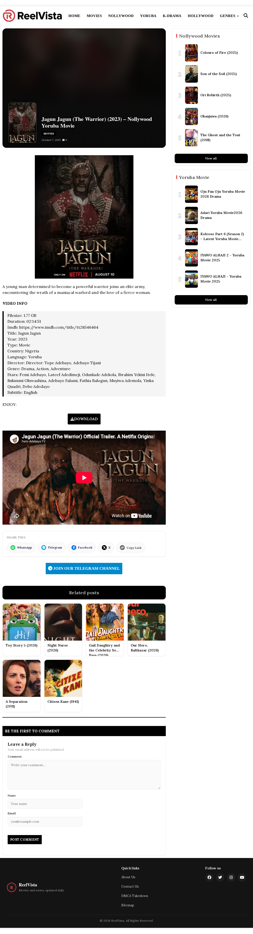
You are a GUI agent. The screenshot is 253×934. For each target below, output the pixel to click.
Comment (15, 756)
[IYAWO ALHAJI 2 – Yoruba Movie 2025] (191, 258)
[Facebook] (209, 877)
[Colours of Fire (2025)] (191, 52)
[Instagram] (231, 877)
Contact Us (130, 886)
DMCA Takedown (134, 896)
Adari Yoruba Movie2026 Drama (221, 215)
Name (12, 795)
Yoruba (148, 16)
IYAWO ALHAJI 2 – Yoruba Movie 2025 (222, 257)
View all (211, 158)
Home (74, 16)
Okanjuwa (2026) (214, 116)
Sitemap (127, 905)
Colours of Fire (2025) (219, 52)
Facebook (85, 547)
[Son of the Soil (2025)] (191, 74)
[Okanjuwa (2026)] (191, 116)
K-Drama (172, 16)
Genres (228, 16)
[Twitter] (220, 877)
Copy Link (134, 548)
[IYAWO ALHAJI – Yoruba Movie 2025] (191, 279)
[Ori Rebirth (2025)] (191, 95)
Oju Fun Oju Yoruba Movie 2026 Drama (222, 194)
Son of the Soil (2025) (218, 74)
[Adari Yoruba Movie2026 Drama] (191, 215)
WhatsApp (24, 547)
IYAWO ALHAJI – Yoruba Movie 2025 (220, 279)
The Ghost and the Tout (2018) (220, 137)
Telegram (55, 547)
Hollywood (200, 16)
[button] (246, 15)
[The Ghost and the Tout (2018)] (191, 137)
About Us (128, 877)
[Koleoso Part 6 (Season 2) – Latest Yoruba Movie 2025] (191, 236)
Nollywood (121, 16)
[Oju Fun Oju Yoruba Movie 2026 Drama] (191, 194)
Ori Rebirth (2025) (215, 95)
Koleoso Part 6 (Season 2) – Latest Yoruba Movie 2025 (222, 236)
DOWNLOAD (86, 419)
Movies (94, 16)
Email (12, 813)
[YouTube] (242, 877)
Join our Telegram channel (86, 568)
